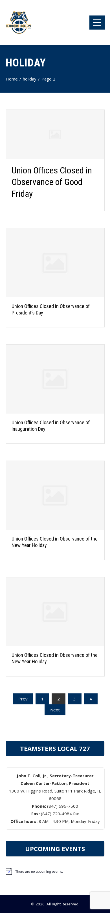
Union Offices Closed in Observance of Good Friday (52, 182)
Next (55, 710)
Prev (23, 699)
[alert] (55, 871)
